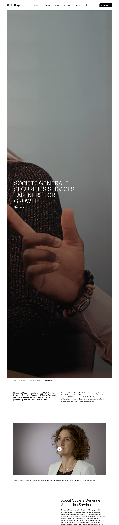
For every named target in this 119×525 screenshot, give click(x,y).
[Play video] (59, 449)
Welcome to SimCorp (19, 380)
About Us (78, 5)
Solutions (47, 5)
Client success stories (34, 380)
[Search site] (86, 5)
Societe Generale (48, 380)
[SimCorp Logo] (13, 5)
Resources (67, 5)
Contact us (104, 5)
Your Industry (35, 5)
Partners (57, 5)
